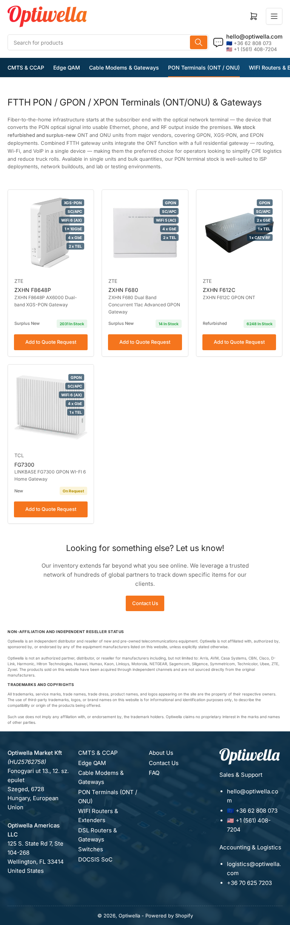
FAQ (154, 772)
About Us (161, 752)
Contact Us (145, 603)
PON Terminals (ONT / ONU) (204, 67)
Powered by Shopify (169, 916)
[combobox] (108, 42)
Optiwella (129, 916)
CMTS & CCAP (26, 67)
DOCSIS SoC (95, 859)
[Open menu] (274, 16)
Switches (90, 849)
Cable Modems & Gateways (124, 67)
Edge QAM (66, 67)
